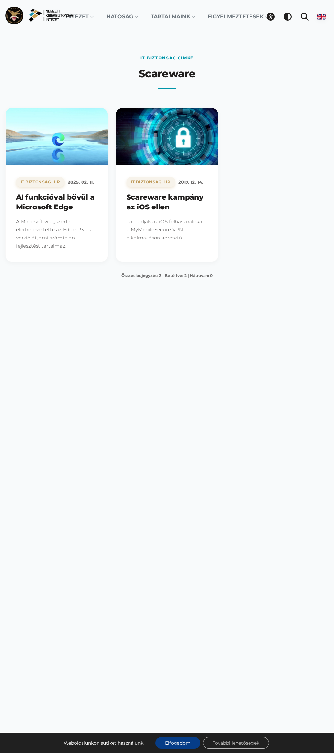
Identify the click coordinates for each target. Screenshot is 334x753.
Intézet (77, 16)
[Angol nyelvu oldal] (321, 16)
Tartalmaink (170, 16)
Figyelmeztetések (236, 16)
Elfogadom (177, 743)
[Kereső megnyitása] (304, 16)
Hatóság (119, 16)
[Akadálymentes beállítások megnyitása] (271, 16)
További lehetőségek (236, 743)
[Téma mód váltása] (288, 16)
